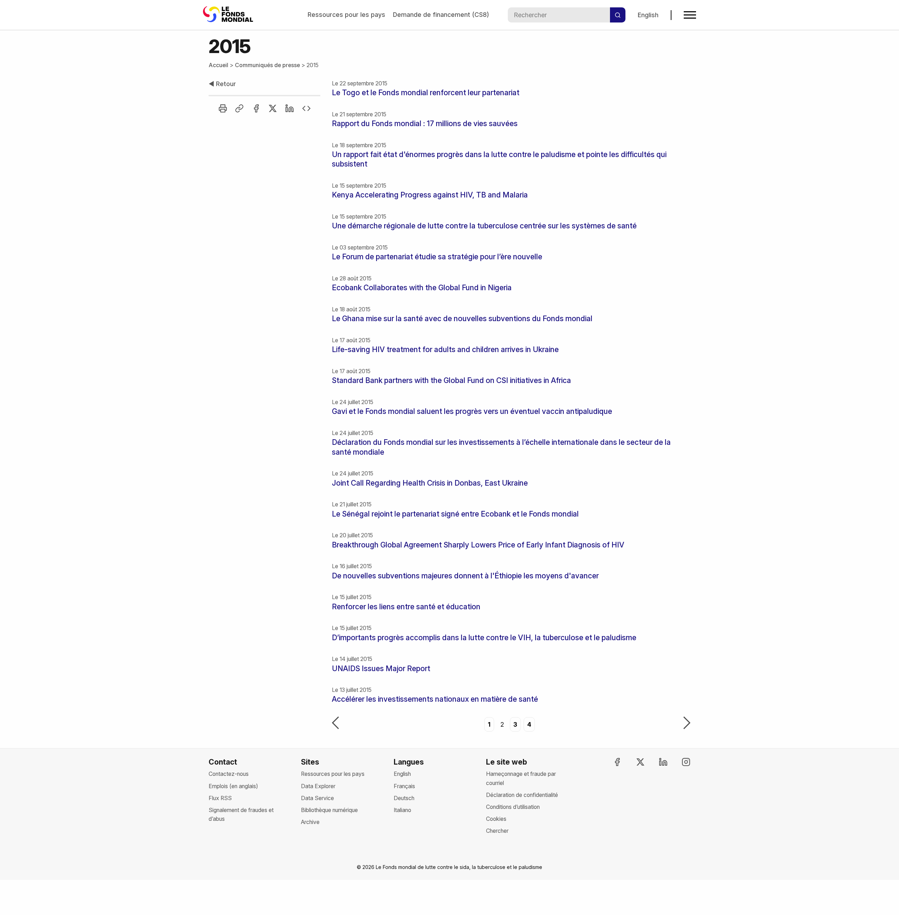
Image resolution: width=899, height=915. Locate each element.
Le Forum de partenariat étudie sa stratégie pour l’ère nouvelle (437, 256)
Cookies (496, 819)
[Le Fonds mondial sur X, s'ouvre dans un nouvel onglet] (633, 762)
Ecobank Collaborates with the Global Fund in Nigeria (422, 287)
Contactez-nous (229, 774)
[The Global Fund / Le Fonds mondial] (229, 15)
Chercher (497, 831)
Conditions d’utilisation (513, 807)
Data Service (317, 798)
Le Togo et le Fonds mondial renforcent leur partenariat (425, 92)
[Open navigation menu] (690, 15)
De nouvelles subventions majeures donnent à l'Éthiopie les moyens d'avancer (465, 575)
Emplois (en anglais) (233, 786)
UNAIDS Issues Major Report (381, 668)
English (648, 15)
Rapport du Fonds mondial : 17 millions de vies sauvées (425, 123)
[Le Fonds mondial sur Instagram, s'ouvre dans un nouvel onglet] (679, 762)
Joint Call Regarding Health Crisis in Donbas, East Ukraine (430, 483)
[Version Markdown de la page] (306, 108)
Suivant (686, 723)
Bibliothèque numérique (329, 810)
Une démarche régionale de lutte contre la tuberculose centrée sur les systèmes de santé (484, 225)
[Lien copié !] (239, 108)
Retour (222, 83)
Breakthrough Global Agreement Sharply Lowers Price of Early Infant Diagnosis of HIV (478, 544)
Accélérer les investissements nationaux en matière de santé (435, 699)
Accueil (218, 65)
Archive (310, 822)
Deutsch (404, 798)
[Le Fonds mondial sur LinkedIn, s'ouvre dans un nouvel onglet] (657, 762)
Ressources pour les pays (346, 14)
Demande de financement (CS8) (441, 14)
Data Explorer (318, 786)
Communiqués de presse (267, 65)
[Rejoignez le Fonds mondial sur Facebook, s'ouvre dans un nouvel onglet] (611, 762)
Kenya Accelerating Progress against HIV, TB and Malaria (430, 194)
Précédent (335, 723)
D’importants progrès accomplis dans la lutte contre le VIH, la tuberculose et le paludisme (484, 637)
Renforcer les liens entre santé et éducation (406, 606)
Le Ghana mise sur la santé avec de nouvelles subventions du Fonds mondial (462, 318)
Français (404, 786)
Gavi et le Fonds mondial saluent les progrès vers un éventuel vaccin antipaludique (472, 411)
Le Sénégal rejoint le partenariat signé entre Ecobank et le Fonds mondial (455, 514)
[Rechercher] (617, 14)
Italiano (402, 810)
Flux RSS (220, 798)
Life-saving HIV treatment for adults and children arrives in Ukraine (445, 349)
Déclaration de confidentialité (522, 795)
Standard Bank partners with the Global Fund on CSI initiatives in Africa (451, 380)
